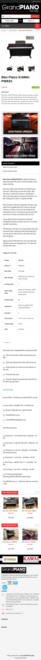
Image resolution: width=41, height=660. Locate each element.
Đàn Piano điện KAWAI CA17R (31, 511)
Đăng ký (31, 21)
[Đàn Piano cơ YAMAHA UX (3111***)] (11, 534)
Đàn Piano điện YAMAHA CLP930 (13, 511)
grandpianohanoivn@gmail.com (14, 613)
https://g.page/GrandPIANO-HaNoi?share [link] (17, 476)
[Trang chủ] (20, 9)
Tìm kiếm (35, 16)
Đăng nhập (10, 21)
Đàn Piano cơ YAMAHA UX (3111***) (14, 542)
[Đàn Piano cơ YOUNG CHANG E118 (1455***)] (30, 534)
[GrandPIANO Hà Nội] (20, 569)
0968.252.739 (9, 609)
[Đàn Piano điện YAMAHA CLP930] (11, 503)
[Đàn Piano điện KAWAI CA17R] (30, 503)
